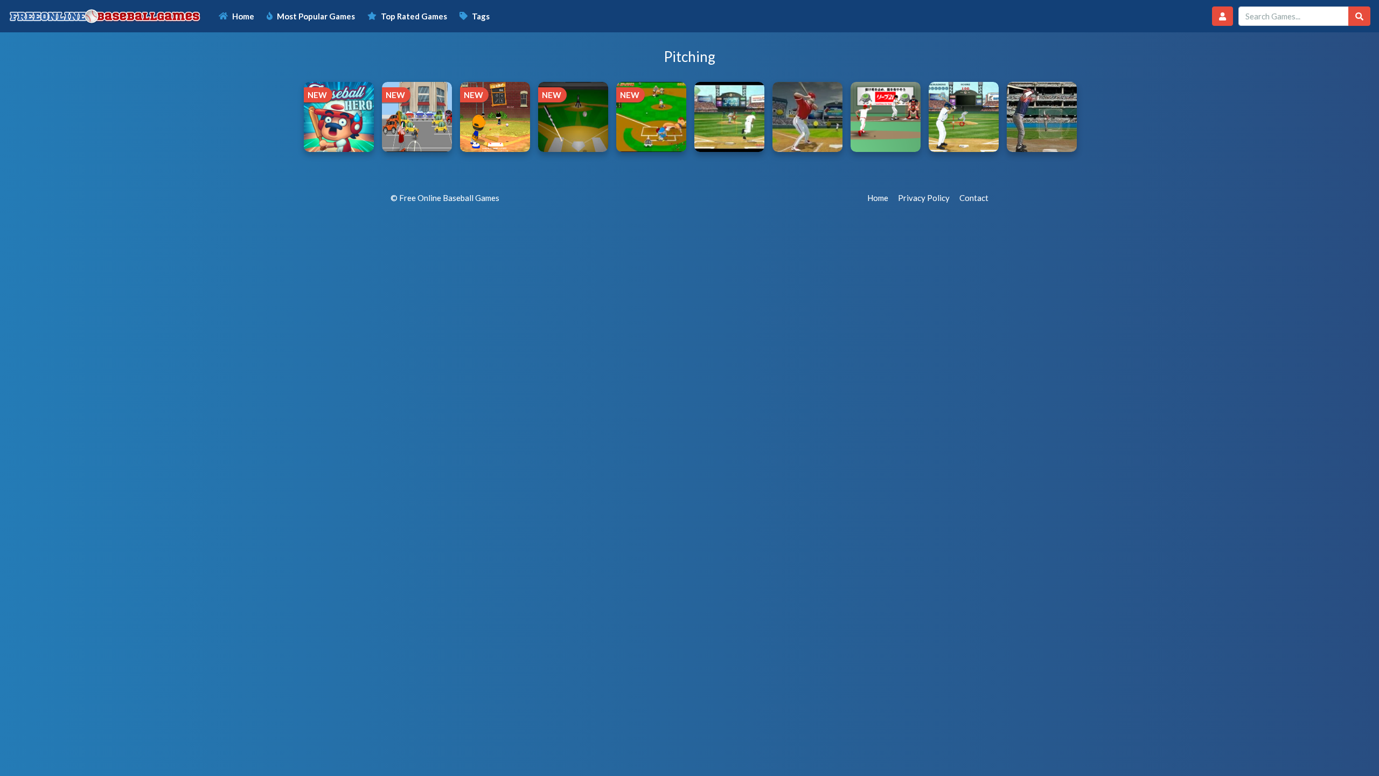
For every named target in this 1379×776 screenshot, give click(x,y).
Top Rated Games (414, 16)
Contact (973, 198)
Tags (481, 16)
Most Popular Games (316, 16)
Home (243, 16)
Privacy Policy (924, 198)
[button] (1222, 16)
